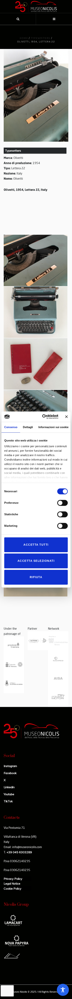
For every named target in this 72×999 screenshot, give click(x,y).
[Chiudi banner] (66, 416)
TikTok (8, 801)
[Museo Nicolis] (36, 6)
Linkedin (9, 787)
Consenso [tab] (10, 427)
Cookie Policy (12, 888)
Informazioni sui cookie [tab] (53, 427)
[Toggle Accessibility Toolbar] (62, 989)
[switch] (62, 503)
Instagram (10, 766)
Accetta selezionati (36, 560)
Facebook (10, 773)
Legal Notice (12, 883)
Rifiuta (36, 577)
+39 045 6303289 (19, 852)
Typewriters (40, 38)
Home (24, 38)
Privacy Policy (13, 879)
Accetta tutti (36, 544)
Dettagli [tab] (28, 427)
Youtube (9, 794)
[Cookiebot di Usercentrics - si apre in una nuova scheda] (43, 416)
